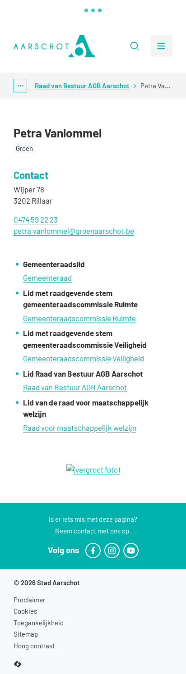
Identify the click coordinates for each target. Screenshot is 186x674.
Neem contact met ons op (92, 531)
